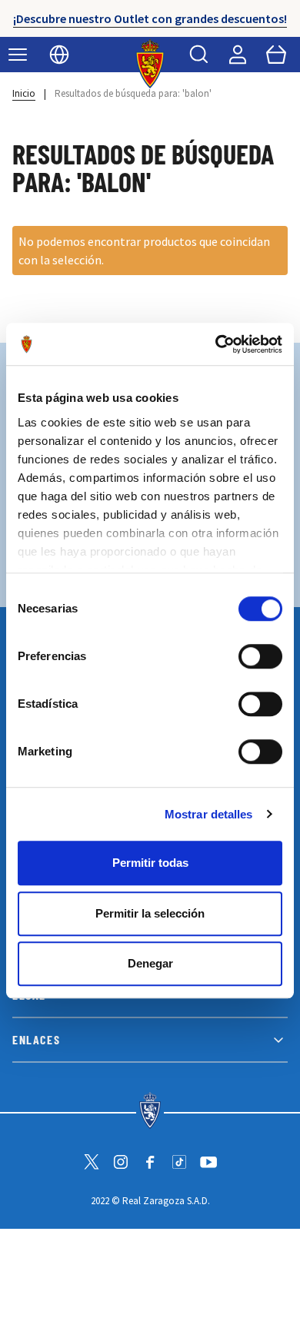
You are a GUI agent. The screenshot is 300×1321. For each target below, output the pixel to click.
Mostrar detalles (209, 814)
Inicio (23, 93)
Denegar (150, 963)
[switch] (260, 656)
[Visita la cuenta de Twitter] (91, 1161)
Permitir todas (150, 862)
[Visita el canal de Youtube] (208, 1161)
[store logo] (150, 63)
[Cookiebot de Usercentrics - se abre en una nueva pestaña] (215, 344)
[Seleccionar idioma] (59, 54)
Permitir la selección (150, 913)
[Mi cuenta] (237, 54)
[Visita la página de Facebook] (150, 1161)
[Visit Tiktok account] (179, 1161)
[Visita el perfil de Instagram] (120, 1161)
